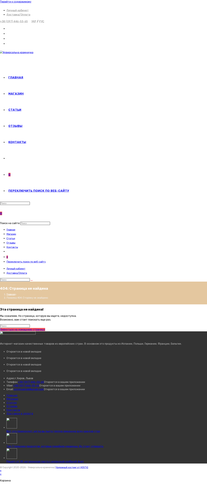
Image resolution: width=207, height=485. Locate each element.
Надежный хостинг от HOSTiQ (72, 467)
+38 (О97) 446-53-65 (14, 21)
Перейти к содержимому (15, 1)
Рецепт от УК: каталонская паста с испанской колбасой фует (45, 461)
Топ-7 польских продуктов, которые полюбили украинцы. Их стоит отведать (54, 446)
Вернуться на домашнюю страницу (22, 329)
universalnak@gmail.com (29, 389)
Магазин (11, 234)
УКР (33, 21)
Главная (10, 229)
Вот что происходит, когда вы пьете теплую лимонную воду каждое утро (53, 431)
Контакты (12, 247)
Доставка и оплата (19, 413)
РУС (41, 21)
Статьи (10, 238)
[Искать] (32, 280)
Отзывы (10, 242)
